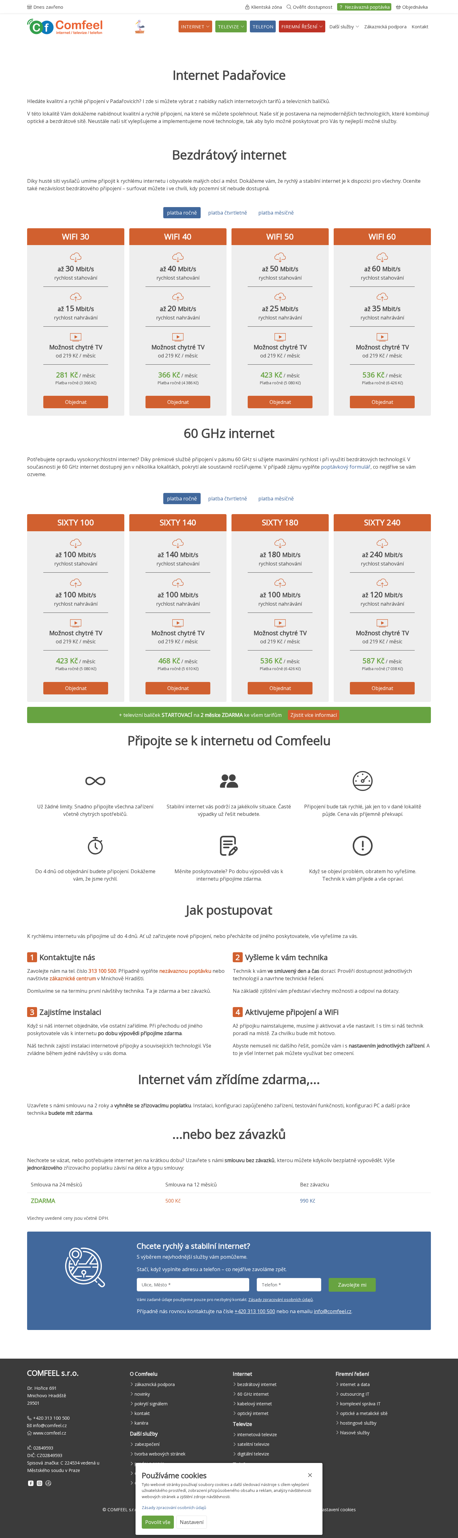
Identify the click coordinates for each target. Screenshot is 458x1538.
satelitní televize (253, 1444)
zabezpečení (147, 1444)
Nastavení (191, 1522)
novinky (142, 1394)
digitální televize (253, 1454)
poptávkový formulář (345, 466)
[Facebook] (31, 1483)
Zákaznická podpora (385, 26)
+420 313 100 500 (255, 1311)
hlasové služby (355, 1433)
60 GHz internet (253, 1394)
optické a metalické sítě (364, 1413)
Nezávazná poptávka (367, 7)
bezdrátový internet (257, 1384)
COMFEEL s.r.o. (122, 1509)
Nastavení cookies (337, 1509)
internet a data (355, 1384)
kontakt (142, 1413)
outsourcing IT (355, 1394)
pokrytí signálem (151, 1404)
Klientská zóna (266, 7)
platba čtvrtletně (227, 212)
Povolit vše (157, 1522)
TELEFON (262, 26)
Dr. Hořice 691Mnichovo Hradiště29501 (46, 1395)
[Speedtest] (48, 1483)
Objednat (76, 402)
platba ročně (182, 212)
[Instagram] (39, 1483)
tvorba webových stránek (160, 1454)
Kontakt (420, 26)
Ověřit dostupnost (312, 7)
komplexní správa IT (360, 1404)
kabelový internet (254, 1404)
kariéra (141, 1423)
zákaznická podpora (155, 1384)
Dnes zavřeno (48, 7)
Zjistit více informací (313, 715)
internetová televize (257, 1434)
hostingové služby (358, 1423)
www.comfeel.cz (49, 1433)
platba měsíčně (276, 212)
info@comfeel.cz (332, 1311)
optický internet (253, 1413)
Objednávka (415, 7)
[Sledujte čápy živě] (140, 27)
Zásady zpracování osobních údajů (280, 1299)
